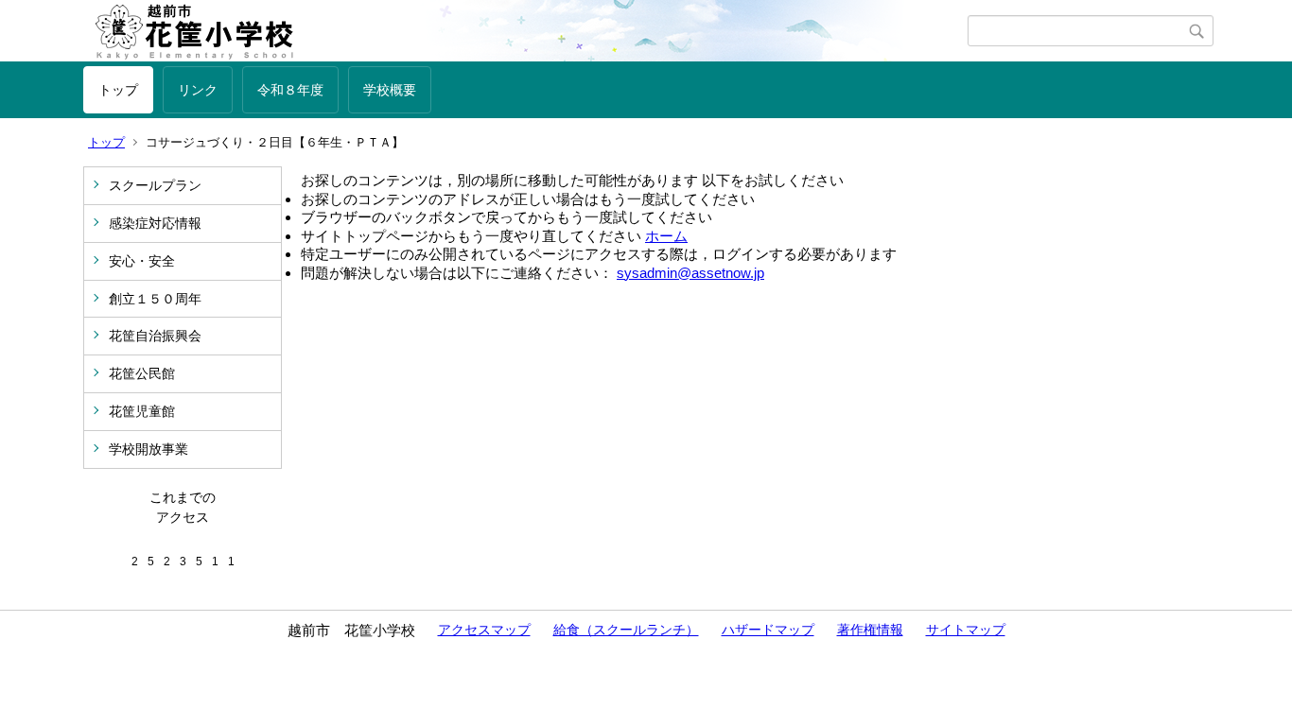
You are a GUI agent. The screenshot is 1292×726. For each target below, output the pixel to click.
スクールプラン (155, 185)
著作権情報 (870, 629)
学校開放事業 (148, 449)
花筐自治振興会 (155, 335)
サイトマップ (965, 629)
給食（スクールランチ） (626, 629)
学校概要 (389, 89)
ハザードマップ (768, 629)
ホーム (666, 236)
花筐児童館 (142, 411)
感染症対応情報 (155, 223)
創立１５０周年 (155, 298)
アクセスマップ (484, 629)
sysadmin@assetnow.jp (690, 273)
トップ (118, 89)
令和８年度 (290, 89)
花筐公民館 (142, 373)
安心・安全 (142, 260)
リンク (198, 89)
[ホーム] (525, 31)
